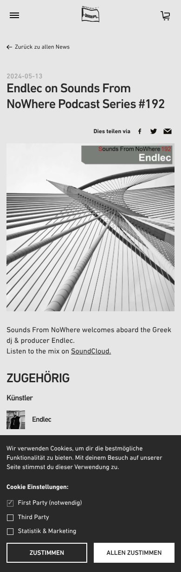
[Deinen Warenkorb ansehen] (160, 18)
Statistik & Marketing (47, 531)
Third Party (33, 517)
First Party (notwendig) (50, 503)
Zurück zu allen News (42, 47)
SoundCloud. (91, 351)
